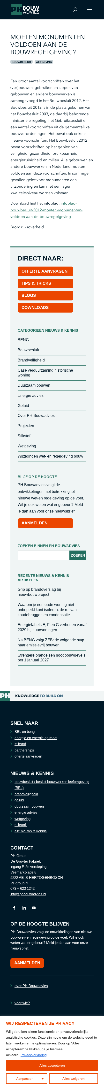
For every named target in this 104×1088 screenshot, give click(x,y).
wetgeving (22, 819)
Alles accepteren (52, 1065)
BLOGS (29, 295)
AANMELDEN (34, 523)
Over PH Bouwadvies (36, 416)
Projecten (26, 426)
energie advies (26, 812)
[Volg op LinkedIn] (24, 908)
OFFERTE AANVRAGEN (44, 271)
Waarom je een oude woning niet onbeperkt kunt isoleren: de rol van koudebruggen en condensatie (47, 610)
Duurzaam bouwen (34, 385)
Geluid (23, 406)
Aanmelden (27, 963)
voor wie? (22, 1003)
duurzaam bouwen (29, 806)
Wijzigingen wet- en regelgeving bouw (50, 456)
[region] (52, 1052)
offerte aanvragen (28, 756)
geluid (19, 800)
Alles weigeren (73, 1078)
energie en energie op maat (36, 738)
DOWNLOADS (35, 307)
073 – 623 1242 (22, 888)
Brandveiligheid (31, 360)
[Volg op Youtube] (33, 908)
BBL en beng (25, 731)
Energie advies (31, 395)
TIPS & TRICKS (36, 283)
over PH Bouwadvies (31, 986)
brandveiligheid (26, 794)
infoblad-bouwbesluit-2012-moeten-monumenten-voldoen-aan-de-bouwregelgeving (46, 210)
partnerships (24, 750)
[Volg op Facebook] (14, 908)
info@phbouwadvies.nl (28, 894)
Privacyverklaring (34, 1055)
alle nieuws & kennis (31, 831)
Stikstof (24, 436)
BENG (23, 340)
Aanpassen (24, 1078)
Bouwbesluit (21, 62)
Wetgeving (44, 62)
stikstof (20, 744)
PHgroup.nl (19, 883)
